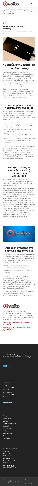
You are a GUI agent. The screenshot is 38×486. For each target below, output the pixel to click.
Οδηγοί (5, 421)
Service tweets (16, 31)
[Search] (30, 3)
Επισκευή (23, 31)
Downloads (6, 438)
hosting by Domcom (26, 480)
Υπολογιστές (7, 431)
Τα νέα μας (6, 436)
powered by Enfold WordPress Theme (12, 482)
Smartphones (7, 428)
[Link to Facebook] (25, 483)
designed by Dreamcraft (14, 480)
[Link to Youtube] (31, 483)
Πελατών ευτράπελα (9, 423)
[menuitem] (30, 3)
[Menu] (34, 3)
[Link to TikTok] (33, 483)
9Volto (7, 312)
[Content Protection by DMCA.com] (7, 366)
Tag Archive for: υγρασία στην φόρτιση (15, 10)
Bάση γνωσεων (7, 433)
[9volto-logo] (16, 3)
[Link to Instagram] (28, 483)
